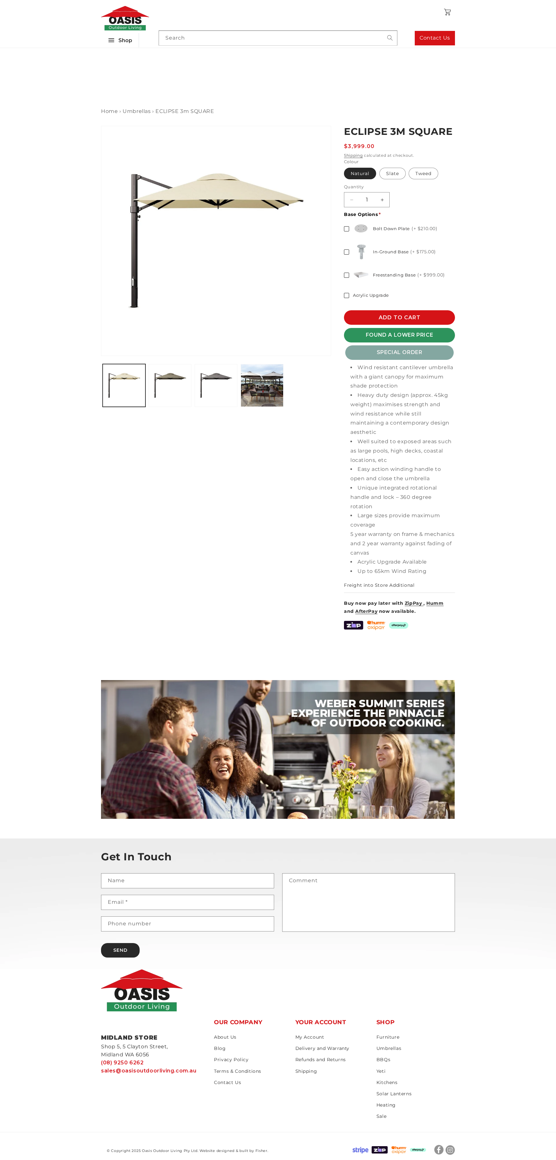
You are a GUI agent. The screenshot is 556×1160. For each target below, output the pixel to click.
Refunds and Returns (320, 1059)
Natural (360, 174)
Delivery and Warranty (322, 1048)
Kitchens (387, 1082)
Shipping (353, 155)
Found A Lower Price (399, 335)
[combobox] (278, 38)
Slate (392, 174)
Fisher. (261, 1150)
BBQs (383, 1059)
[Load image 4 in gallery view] (262, 385)
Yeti (380, 1071)
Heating (386, 1105)
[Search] (390, 38)
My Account (309, 1037)
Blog (220, 1048)
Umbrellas (388, 1048)
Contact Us (435, 38)
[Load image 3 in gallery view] (216, 385)
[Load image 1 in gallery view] (124, 385)
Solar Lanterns (394, 1094)
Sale (381, 1116)
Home (109, 111)
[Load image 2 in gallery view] (170, 385)
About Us (225, 1037)
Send (120, 950)
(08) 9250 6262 (122, 1063)
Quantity (354, 187)
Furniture (387, 1037)
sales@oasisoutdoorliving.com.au (149, 1071)
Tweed (423, 174)
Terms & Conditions (237, 1071)
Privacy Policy (231, 1059)
